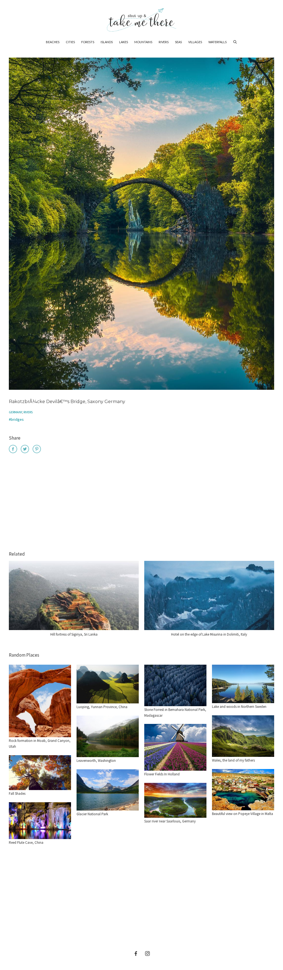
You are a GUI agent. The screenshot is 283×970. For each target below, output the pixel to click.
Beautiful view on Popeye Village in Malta (242, 813)
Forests (87, 42)
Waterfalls (217, 42)
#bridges (16, 419)
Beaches (52, 42)
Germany (15, 412)
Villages (195, 42)
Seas (178, 42)
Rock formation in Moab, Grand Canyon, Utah (39, 743)
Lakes (123, 42)
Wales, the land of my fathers (233, 760)
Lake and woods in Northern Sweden (239, 706)
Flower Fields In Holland (162, 774)
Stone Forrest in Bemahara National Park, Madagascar (175, 712)
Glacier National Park (92, 814)
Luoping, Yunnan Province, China (102, 707)
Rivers (164, 42)
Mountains (143, 42)
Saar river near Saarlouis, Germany (170, 821)
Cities (70, 42)
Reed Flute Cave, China (26, 842)
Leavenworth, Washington (96, 760)
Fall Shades (17, 793)
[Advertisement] (141, 503)
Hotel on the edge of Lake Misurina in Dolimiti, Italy (209, 634)
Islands (107, 42)
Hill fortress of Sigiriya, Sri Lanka (74, 634)
